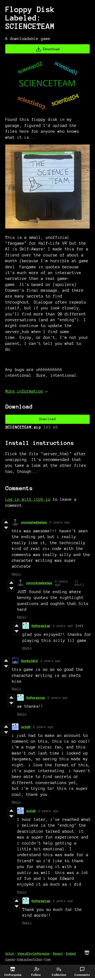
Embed (71, 953)
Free (47, 959)
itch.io (9, 953)
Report (58, 953)
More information (24, 391)
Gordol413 (29, 660)
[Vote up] (6, 522)
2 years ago (60, 522)
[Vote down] (6, 528)
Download (51, 49)
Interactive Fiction (29, 959)
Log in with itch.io (27, 499)
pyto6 (25, 726)
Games (10, 959)
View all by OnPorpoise (33, 953)
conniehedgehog (34, 522)
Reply (16, 573)
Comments (82, 975)
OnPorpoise (41, 625)
